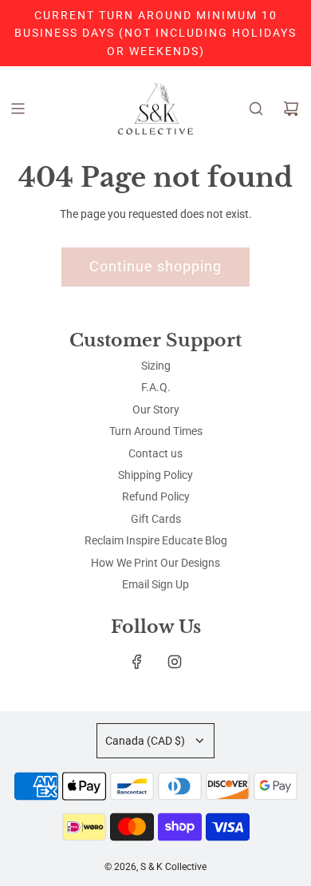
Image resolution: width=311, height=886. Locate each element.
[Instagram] (174, 661)
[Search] (256, 108)
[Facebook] (137, 661)
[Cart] (291, 108)
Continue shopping (155, 266)
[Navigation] (17, 108)
